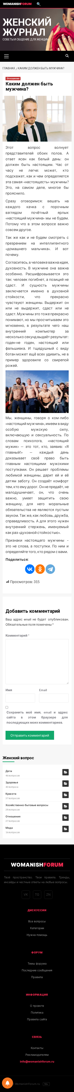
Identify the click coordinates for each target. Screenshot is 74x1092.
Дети (9, 771)
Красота (11, 793)
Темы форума (37, 963)
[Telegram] (50, 569)
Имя (9, 690)
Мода (9, 827)
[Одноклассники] (40, 569)
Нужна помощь (37, 934)
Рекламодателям (37, 1054)
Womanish (17, 4)
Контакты (37, 1048)
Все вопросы (37, 921)
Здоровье (12, 782)
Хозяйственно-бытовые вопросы (27, 805)
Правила (37, 977)
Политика (37, 1012)
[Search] (67, 55)
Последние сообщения (37, 970)
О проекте (37, 1005)
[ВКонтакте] (30, 569)
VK (26, 894)
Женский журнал (27, 27)
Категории (37, 928)
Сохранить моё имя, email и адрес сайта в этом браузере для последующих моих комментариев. (37, 717)
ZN (48, 894)
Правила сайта (37, 1019)
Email (43, 690)
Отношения (13, 78)
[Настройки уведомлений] (7, 1083)
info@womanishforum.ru (37, 1061)
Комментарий (17, 635)
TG (37, 894)
